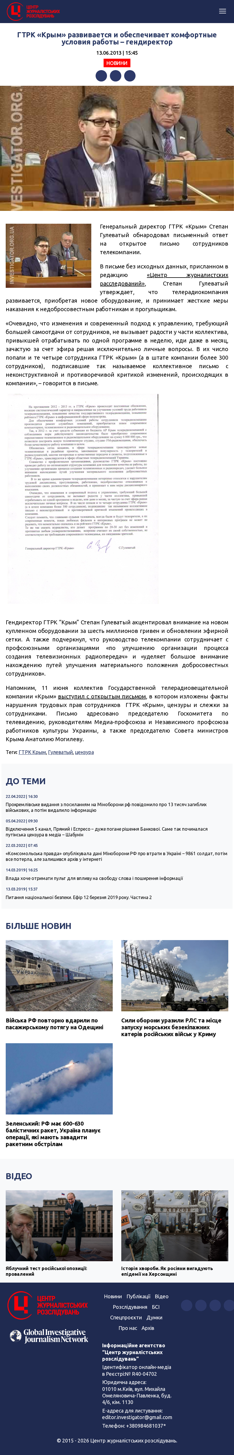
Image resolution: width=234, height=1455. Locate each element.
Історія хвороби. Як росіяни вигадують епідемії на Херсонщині (167, 1271)
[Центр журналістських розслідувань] (33, 11)
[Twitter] (115, 75)
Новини (117, 63)
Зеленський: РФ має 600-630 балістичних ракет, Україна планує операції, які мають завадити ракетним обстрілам (53, 1133)
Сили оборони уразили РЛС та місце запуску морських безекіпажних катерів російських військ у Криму (171, 1027)
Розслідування (130, 1307)
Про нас (127, 1328)
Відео (19, 1176)
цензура (84, 752)
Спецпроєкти (126, 1317)
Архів (148, 1328)
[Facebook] (101, 75)
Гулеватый (60, 752)
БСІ (156, 1307)
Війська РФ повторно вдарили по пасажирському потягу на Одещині (54, 1023)
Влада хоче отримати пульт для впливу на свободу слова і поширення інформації (94, 878)
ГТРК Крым (32, 752)
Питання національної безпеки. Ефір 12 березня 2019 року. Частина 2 (79, 897)
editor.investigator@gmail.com (137, 1417)
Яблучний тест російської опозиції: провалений (46, 1271)
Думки (154, 1317)
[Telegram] (130, 75)
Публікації (138, 1296)
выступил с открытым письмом (102, 696)
